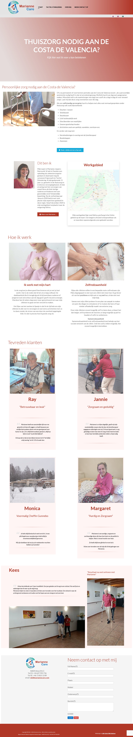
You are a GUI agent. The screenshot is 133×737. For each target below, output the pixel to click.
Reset (76, 717)
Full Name (72, 666)
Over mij (68, 7)
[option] (66, 49)
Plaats (70, 680)
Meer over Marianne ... (49, 214)
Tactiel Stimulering (54, 7)
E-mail (71, 673)
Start (40, 7)
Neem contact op (81, 7)
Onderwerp (73, 694)
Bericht (71, 701)
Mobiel (70, 687)
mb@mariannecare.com (39, 678)
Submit (70, 717)
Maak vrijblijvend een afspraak (70, 150)
